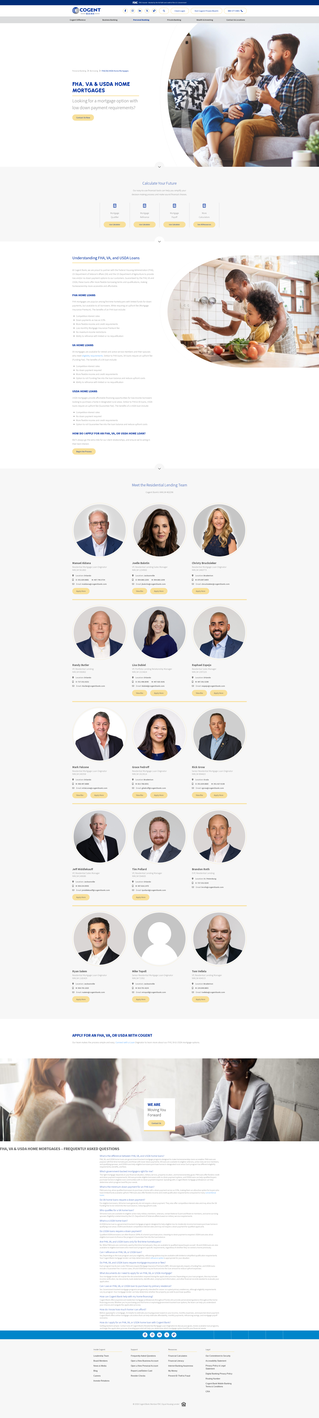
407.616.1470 (143, 886)
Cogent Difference (77, 20)
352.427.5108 (219, 784)
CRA (208, 1391)
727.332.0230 (203, 883)
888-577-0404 (234, 11)
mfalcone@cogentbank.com (94, 788)
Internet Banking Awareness (180, 1366)
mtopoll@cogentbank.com (154, 992)
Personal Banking (141, 20)
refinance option (157, 1258)
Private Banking (174, 20)
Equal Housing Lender (170, 1404)
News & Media (99, 1366)
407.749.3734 (99, 579)
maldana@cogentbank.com (94, 584)
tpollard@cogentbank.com (154, 890)
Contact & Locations (235, 20)
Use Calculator (114, 224)
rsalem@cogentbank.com (93, 992)
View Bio (139, 591)
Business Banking (109, 20)
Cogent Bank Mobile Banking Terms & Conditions (219, 1385)
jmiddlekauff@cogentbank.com (96, 890)
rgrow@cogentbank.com (212, 788)
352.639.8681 (83, 579)
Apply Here (81, 591)
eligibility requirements (92, 355)
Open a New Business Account (144, 1361)
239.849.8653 (203, 988)
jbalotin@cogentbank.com (154, 584)
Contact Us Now (83, 117)
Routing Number (213, 1379)
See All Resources (204, 224)
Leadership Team (101, 1356)
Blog (95, 1371)
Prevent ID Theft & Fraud (179, 1376)
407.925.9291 (159, 681)
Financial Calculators (177, 1356)
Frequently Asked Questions (143, 1356)
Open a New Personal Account (144, 1366)
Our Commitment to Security (218, 1356)
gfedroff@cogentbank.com (154, 788)
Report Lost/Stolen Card (141, 1371)
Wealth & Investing (205, 20)
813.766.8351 (143, 784)
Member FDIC (155, 1404)
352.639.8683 (203, 784)
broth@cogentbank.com (212, 887)
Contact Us (156, 1123)
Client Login (180, 11)
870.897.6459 (203, 579)
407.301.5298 (203, 681)
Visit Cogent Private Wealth (206, 11)
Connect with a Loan (125, 1042)
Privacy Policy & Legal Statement (216, 1367)
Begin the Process (84, 451)
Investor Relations (101, 1381)
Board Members (100, 1361)
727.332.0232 (83, 681)
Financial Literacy (176, 1361)
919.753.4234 (143, 988)
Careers (97, 1376)
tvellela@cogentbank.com (213, 992)
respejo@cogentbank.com (213, 686)
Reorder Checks (138, 1376)
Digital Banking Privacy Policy (219, 1374)
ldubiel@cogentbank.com (153, 686)
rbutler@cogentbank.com (93, 686)
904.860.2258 (143, 579)
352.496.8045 (143, 681)
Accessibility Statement (216, 1361)
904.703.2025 (83, 988)
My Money (172, 1371)
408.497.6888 (83, 784)
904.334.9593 (83, 886)
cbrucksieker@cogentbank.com (215, 584)
